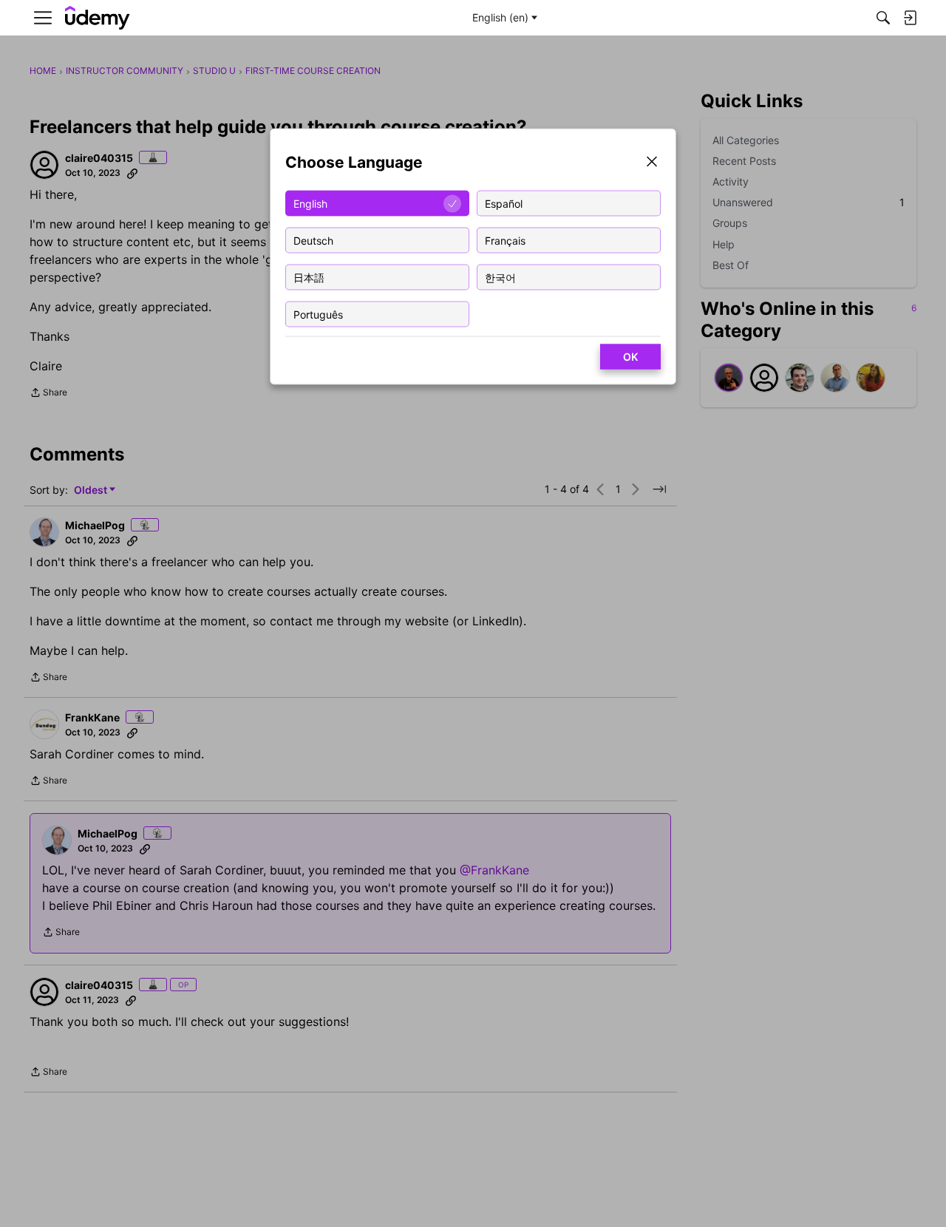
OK (630, 356)
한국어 (500, 277)
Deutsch (313, 240)
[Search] (883, 17)
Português (318, 313)
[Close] (652, 163)
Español (504, 203)
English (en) (500, 17)
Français (505, 240)
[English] (97, 18)
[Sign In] (909, 17)
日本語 (308, 277)
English (310, 203)
